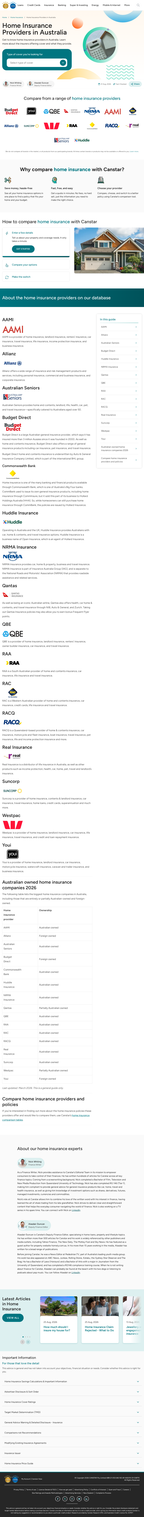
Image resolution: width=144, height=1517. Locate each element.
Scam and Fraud (115, 1490)
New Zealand (88, 1493)
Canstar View (37, 1479)
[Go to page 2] (25, 1336)
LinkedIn (76, 1210)
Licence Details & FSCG (48, 1490)
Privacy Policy (19, 1490)
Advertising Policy (81, 1490)
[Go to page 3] (27, 1336)
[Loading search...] (138, 5)
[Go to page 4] (29, 1336)
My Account (26, 1479)
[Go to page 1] (23, 1336)
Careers (126, 1490)
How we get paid (65, 1490)
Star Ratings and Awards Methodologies (47, 1493)
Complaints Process (103, 1493)
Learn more (134, 151)
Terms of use (31, 1490)
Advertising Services (73, 1493)
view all (13, 1317)
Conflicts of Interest (98, 1490)
